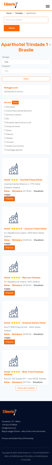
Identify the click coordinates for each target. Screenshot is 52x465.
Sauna (8, 130)
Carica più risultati (26, 388)
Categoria (6, 66)
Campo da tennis (13, 126)
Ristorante (10, 107)
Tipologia (5, 57)
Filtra (26, 79)
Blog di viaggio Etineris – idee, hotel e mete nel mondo (23, 431)
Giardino (9, 138)
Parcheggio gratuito (14, 150)
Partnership (28, 438)
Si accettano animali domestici (19, 111)
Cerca (12, 28)
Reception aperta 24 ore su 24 (18, 123)
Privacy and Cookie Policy (12, 438)
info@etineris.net (9, 428)
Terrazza (10, 142)
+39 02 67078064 (9, 425)
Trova (15, 102)
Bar (7, 119)
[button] (47, 6)
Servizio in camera (13, 115)
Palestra (9, 134)
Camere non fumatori (15, 146)
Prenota (9, 199)
